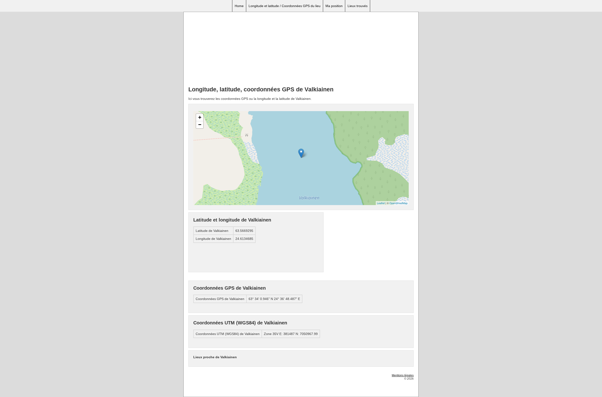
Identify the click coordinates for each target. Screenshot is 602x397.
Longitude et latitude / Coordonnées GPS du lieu (285, 6)
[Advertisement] (301, 49)
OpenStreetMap (398, 203)
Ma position (334, 6)
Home (239, 6)
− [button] (199, 125)
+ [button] (199, 117)
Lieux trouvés (358, 6)
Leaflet (381, 203)
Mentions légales (403, 375)
